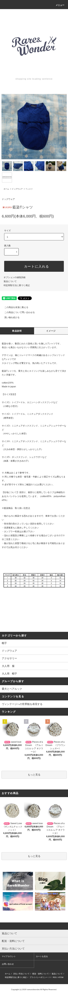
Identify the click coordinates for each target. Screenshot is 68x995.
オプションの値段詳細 (14, 277)
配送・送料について (40, 974)
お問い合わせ (8, 964)
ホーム (6, 189)
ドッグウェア (17, 189)
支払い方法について (21, 974)
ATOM (60, 977)
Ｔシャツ (29, 189)
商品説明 (17, 331)
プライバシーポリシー (39, 977)
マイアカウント (9, 956)
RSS (55, 977)
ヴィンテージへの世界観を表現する (22, 704)
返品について (10, 281)
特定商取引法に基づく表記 (17, 285)
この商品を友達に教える (16, 307)
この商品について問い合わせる (19, 312)
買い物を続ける (12, 317)
